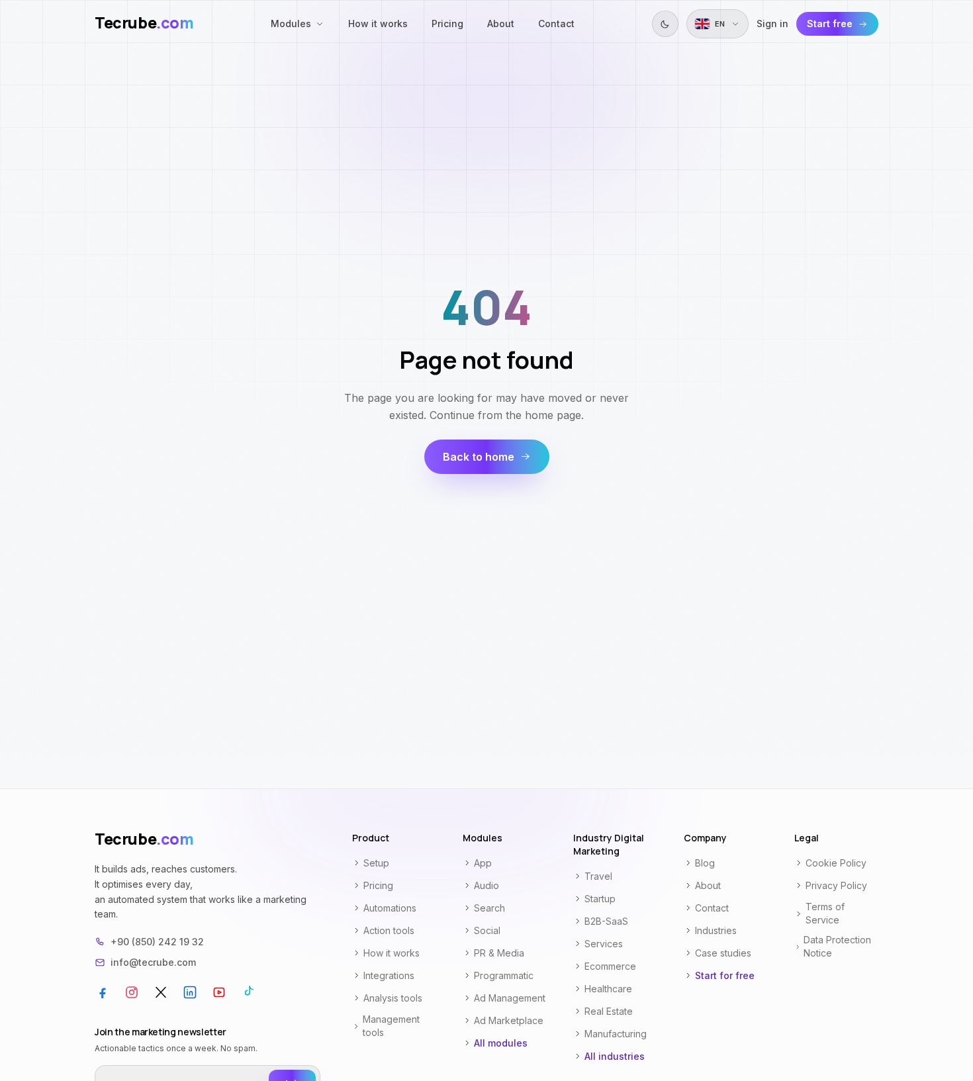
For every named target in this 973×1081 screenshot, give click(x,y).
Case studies (723, 953)
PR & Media (499, 953)
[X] (161, 992)
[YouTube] (219, 992)
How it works (378, 23)
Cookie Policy (836, 863)
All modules (501, 1043)
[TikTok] (248, 992)
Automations (389, 908)
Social (487, 930)
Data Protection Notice (837, 946)
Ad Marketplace (508, 1020)
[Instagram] (132, 992)
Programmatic (503, 975)
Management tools (391, 1025)
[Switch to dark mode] (665, 24)
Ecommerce (610, 966)
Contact (556, 23)
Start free (830, 23)
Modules (291, 23)
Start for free (725, 975)
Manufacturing (615, 1033)
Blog (705, 863)
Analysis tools (392, 998)
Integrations (388, 975)
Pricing (447, 23)
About (500, 23)
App (483, 863)
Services (603, 943)
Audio (486, 885)
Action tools (388, 930)
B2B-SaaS (606, 921)
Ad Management (509, 998)
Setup (376, 863)
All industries (614, 1056)
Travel (598, 876)
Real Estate (608, 1011)
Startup (600, 898)
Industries (716, 930)
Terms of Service (825, 913)
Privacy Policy (836, 885)
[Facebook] (103, 992)
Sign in (772, 23)
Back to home (478, 456)
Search (489, 908)
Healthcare (608, 988)
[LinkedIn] (190, 992)
